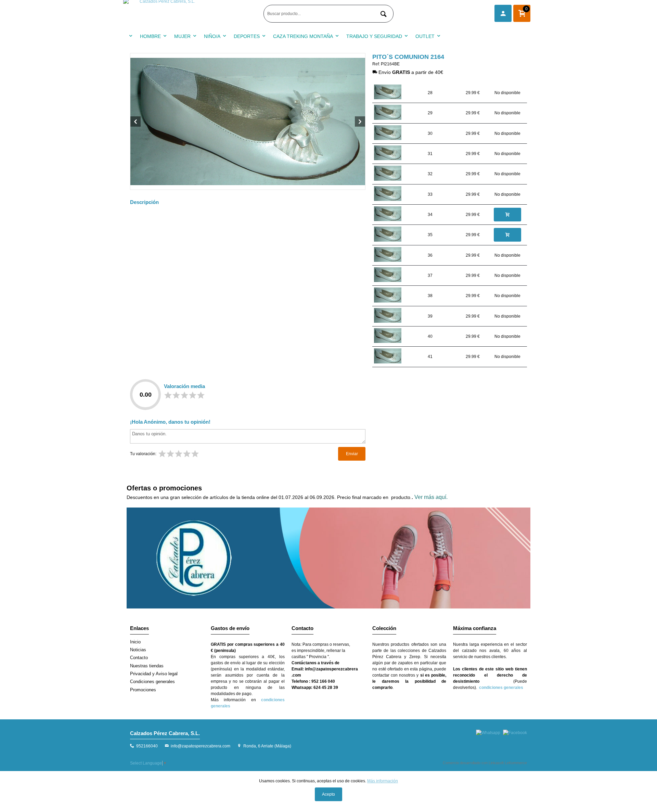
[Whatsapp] (488, 732)
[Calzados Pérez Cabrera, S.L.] (191, 13)
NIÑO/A (212, 36)
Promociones (143, 689)
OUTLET (425, 36)
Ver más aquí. (431, 497)
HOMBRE (150, 36)
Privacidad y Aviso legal (154, 673)
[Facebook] (515, 732)
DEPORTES (247, 36)
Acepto (328, 794)
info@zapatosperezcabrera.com (200, 746)
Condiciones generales (152, 681)
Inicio (135, 641)
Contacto (139, 657)
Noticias (138, 649)
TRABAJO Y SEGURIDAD (374, 36)
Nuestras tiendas (147, 665)
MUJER (182, 36)
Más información (382, 781)
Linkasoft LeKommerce (508, 763)
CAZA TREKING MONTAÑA (303, 36)
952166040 (147, 746)
